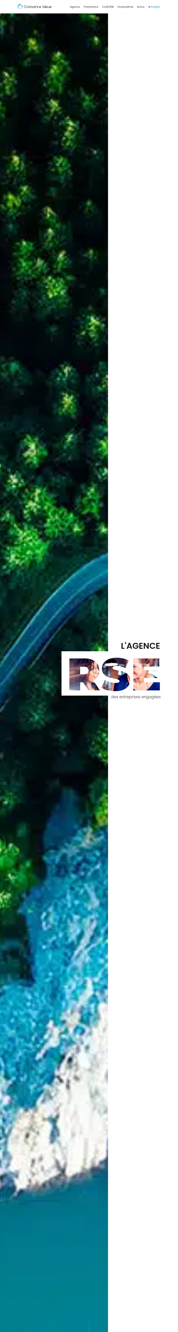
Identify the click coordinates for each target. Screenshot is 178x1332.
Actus (140, 7)
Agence (75, 7)
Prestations (91, 7)
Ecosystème (125, 7)
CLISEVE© (108, 7)
